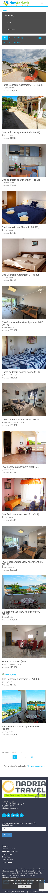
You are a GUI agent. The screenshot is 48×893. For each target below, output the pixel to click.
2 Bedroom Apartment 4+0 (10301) (20, 419)
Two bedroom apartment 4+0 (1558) (21, 467)
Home (4, 10)
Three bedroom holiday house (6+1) (21, 372)
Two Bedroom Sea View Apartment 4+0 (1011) (22, 563)
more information (27, 883)
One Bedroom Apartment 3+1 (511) (20, 514)
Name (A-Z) (7, 42)
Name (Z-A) (18, 42)
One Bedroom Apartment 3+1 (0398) (21, 274)
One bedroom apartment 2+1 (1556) (21, 179)
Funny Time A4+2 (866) (14, 661)
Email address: (7, 825)
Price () (12, 38)
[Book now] (24, 674)
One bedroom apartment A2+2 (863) (21, 132)
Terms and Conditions (10, 851)
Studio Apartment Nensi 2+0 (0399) (20, 227)
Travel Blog (6, 857)
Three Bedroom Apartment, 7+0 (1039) (22, 84)
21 (32, 757)
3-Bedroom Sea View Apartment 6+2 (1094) (21, 727)
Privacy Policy (7, 854)
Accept (24, 886)
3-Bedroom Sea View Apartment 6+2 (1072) (21, 612)
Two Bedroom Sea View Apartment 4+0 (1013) (22, 323)
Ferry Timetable (7, 860)
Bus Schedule (7, 862)
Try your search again (37, 766)
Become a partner (8, 849)
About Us (5, 846)
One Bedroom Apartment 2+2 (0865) (21, 679)
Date (5, 38)
